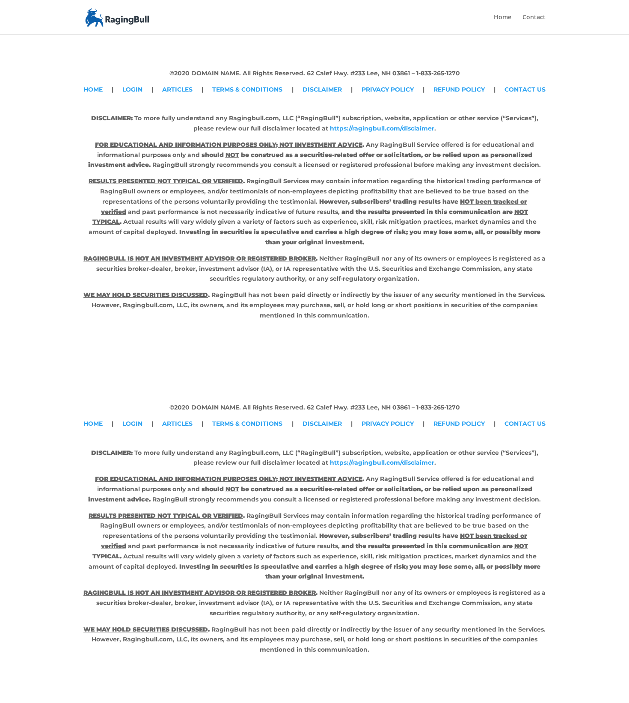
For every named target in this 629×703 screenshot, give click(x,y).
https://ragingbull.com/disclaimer (382, 128)
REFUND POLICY (459, 89)
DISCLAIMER (322, 89)
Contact (534, 17)
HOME (93, 89)
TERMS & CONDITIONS (247, 89)
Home (502, 17)
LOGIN (132, 89)
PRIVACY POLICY (388, 89)
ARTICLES (177, 89)
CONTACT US (525, 89)
